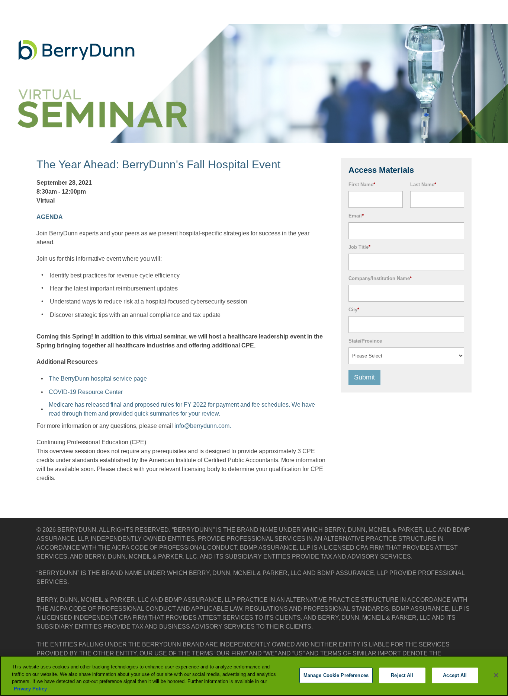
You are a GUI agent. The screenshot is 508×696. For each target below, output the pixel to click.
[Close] (496, 675)
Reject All (402, 675)
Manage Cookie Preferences (336, 675)
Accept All (455, 675)
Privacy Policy (30, 688)
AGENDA (49, 217)
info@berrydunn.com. (202, 426)
